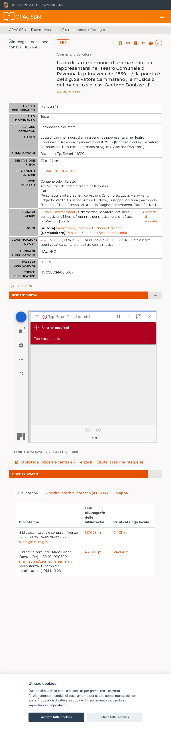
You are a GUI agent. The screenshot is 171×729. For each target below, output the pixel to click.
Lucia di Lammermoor (58, 212)
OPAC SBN (17, 30)
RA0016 (93, 552)
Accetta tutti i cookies (56, 717)
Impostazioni (59, 705)
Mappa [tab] (122, 493)
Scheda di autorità (151, 216)
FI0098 (93, 533)
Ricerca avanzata (44, 30)
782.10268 (49, 240)
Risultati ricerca (74, 30)
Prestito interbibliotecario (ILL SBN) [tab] (77, 493)
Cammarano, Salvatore (73, 228)
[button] (128, 43)
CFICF (120, 533)
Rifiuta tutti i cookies (114, 717)
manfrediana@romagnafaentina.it (45, 561)
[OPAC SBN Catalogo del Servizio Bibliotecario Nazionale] (9, 16)
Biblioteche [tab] (28, 493)
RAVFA (121, 552)
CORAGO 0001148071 (58, 171)
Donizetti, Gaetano (81, 233)
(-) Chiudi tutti (21, 286)
